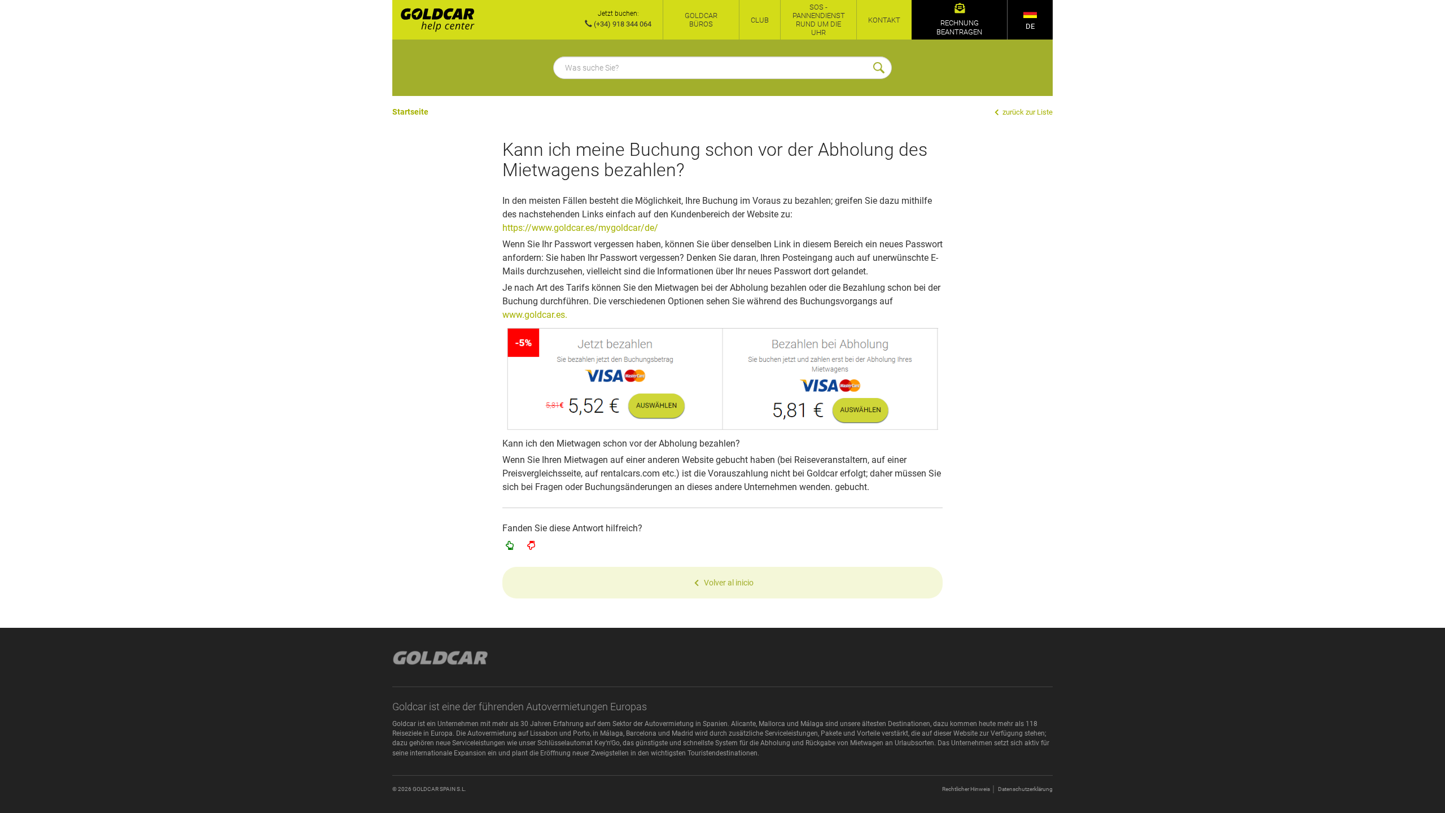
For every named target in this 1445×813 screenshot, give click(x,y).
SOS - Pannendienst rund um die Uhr (818, 20)
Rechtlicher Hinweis (966, 789)
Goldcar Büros (701, 19)
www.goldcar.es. (534, 314)
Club (760, 20)
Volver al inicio (729, 582)
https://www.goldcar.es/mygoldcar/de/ (580, 227)
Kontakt (884, 20)
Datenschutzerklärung (1025, 789)
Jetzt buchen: (618, 14)
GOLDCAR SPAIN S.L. (439, 789)
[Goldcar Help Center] (433, 20)
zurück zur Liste (1027, 112)
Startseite (410, 111)
